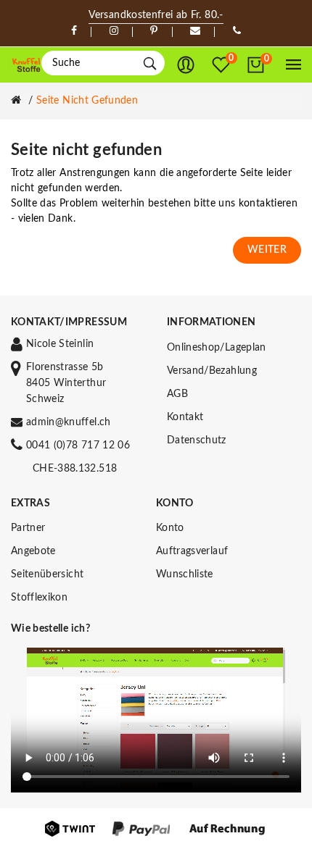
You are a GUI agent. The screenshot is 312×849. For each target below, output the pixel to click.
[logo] (26, 65)
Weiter (267, 250)
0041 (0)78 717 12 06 (78, 445)
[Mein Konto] (186, 65)
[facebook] (74, 31)
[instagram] (114, 31)
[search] (150, 63)
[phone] (237, 31)
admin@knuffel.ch (68, 422)
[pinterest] (153, 31)
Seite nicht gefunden (87, 101)
